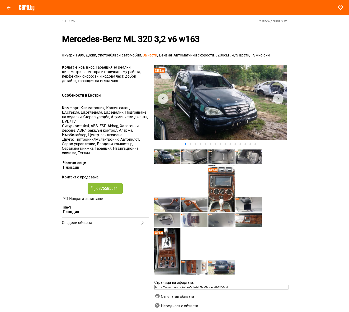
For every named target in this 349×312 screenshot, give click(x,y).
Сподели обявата (77, 222)
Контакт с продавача (80, 177)
